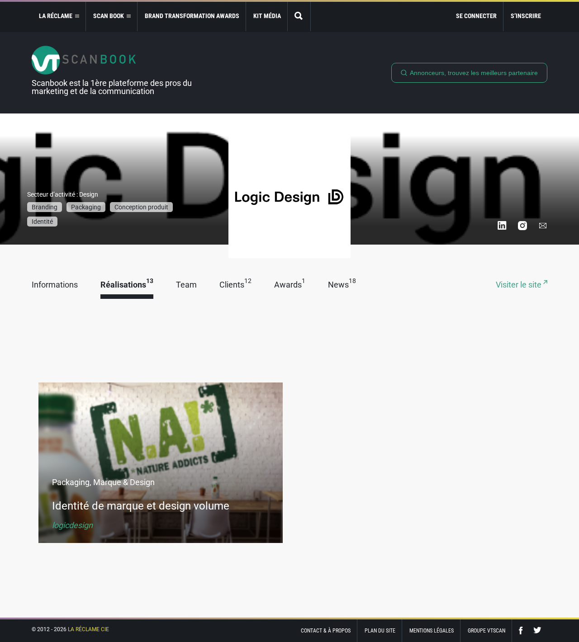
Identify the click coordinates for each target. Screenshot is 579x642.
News (342, 285)
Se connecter (476, 15)
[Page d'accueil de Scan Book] (115, 60)
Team (186, 285)
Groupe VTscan (486, 631)
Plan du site (380, 631)
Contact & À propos (326, 631)
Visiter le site (519, 285)
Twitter (537, 630)
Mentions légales (431, 631)
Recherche (299, 16)
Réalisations (126, 285)
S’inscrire (526, 15)
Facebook (523, 630)
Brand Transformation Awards (192, 15)
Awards (289, 285)
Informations (55, 285)
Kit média (267, 15)
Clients (235, 285)
